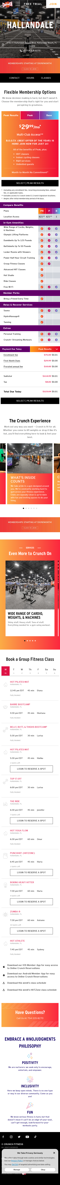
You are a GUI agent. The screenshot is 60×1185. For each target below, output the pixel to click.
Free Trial (33, 4)
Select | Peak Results (30, 183)
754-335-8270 (35, 1018)
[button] (23, 508)
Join (53, 4)
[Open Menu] (17, 4)
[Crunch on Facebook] (11, 1137)
